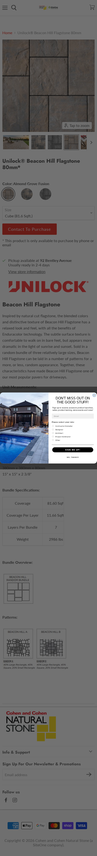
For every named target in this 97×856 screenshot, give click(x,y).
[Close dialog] (94, 395)
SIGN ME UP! (72, 450)
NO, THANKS (73, 457)
